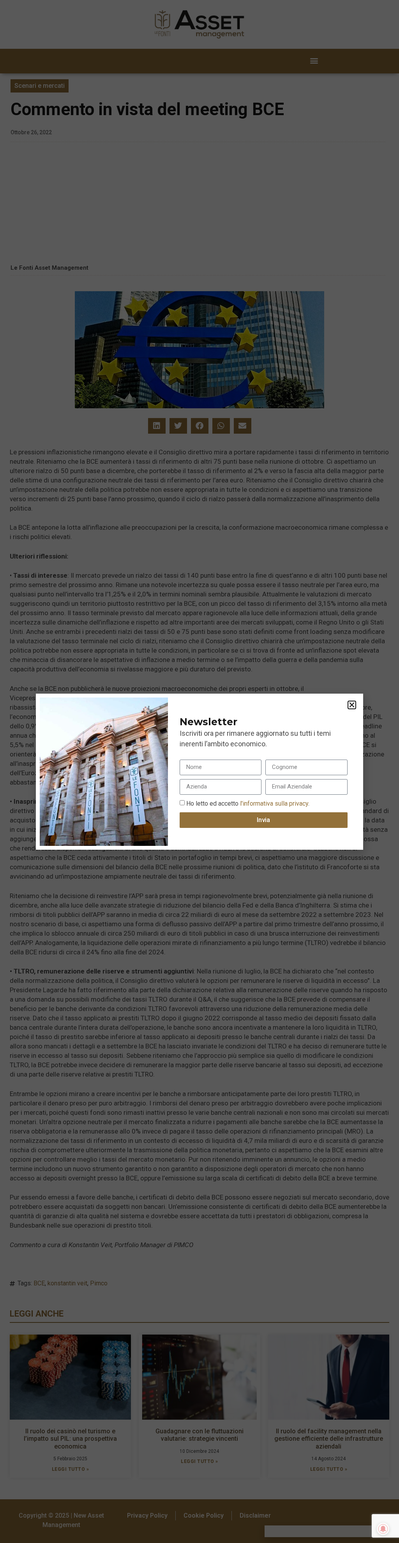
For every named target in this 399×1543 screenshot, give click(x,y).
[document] (199, 771)
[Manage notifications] (383, 1529)
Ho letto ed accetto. (247, 803)
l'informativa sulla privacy (273, 803)
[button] (351, 704)
